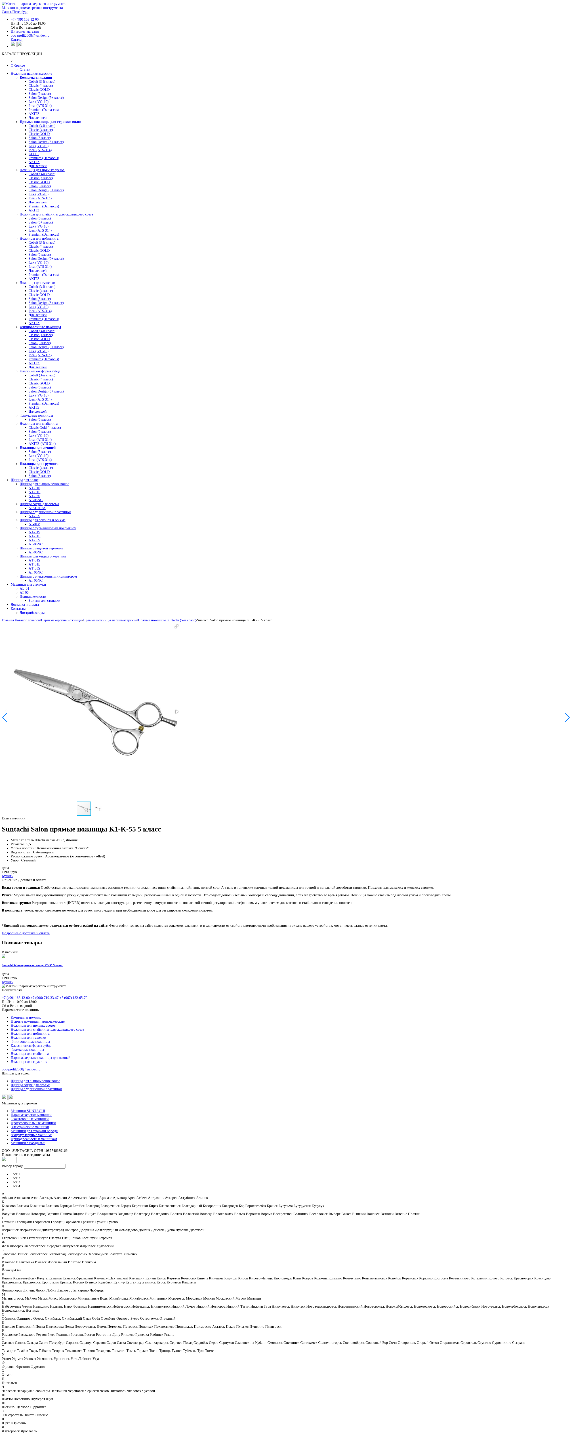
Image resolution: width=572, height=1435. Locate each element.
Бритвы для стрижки (44, 600)
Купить (7, 876)
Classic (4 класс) (41, 85)
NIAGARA (37, 508)
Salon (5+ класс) (41, 222)
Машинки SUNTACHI (28, 1111)
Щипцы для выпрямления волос (44, 484)
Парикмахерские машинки (31, 1115)
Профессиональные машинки (33, 1123)
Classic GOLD (39, 89)
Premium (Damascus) (44, 110)
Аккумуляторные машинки (31, 1135)
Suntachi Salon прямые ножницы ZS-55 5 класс (32, 965)
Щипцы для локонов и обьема (42, 520)
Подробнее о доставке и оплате (26, 933)
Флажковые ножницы (36, 415)
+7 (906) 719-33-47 (45, 998)
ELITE (34, 154)
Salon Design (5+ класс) (46, 97)
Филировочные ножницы (40, 327)
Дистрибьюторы (32, 612)
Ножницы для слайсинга (39, 423)
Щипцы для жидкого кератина (43, 556)
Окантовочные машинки (30, 1119)
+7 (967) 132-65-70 (73, 998)
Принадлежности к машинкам (34, 1139)
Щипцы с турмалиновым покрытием (48, 528)
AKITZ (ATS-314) (42, 443)
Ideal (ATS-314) (40, 106)
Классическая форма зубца (40, 371)
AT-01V (34, 524)
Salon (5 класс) (40, 93)
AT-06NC (36, 500)
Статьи (25, 69)
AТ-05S (34, 496)
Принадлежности (33, 596)
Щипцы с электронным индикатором (48, 576)
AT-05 (24, 592)
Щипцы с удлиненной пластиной (45, 512)
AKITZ (34, 114)
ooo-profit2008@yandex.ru (30, 35)
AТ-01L (34, 492)
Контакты (18, 608)
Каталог (17, 39)
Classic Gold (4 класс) (45, 427)
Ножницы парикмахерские (31, 73)
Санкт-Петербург (15, 12)
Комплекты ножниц (36, 77)
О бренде (18, 65)
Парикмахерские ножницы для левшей (40, 1057)
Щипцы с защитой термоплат (42, 548)
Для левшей (38, 118)
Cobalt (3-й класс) (42, 81)
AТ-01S (34, 488)
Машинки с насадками (28, 1143)
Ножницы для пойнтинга (39, 238)
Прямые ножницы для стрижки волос (50, 122)
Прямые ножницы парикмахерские (110, 620)
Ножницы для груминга (39, 464)
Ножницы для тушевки (37, 283)
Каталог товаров (27, 620)
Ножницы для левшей (38, 447)
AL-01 (24, 588)
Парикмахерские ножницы (61, 620)
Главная (8, 620)
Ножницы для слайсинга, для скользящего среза (56, 214)
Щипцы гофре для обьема (39, 504)
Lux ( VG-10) (38, 101)
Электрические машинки (30, 1127)
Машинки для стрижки (28, 584)
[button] (176, 626)
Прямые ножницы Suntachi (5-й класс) (167, 620)
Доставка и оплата (25, 604)
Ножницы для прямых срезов (42, 170)
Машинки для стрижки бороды (34, 1131)
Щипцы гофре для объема (30, 1085)
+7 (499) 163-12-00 (25, 19)
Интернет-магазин (25, 31)
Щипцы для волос (24, 480)
